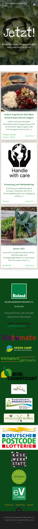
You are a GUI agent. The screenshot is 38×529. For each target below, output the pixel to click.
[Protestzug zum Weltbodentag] (19, 162)
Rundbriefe (7, 265)
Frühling (6, 135)
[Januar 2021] (19, 226)
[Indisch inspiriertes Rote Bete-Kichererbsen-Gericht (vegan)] (19, 92)
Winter (12, 137)
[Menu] (34, 4)
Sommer (6, 137)
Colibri (19, 523)
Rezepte (13, 135)
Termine (6, 201)
